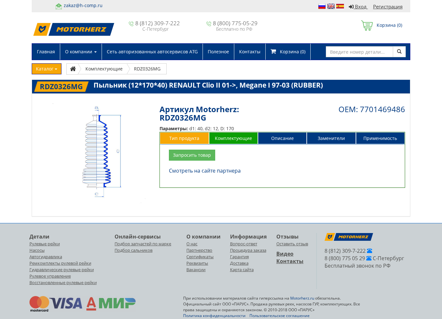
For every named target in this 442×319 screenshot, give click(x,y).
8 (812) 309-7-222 (157, 23)
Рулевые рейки (44, 244)
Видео (284, 253)
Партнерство (199, 250)
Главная (46, 51)
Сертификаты (200, 257)
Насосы (37, 250)
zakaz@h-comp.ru (83, 5)
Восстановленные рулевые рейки (63, 282)
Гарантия (239, 257)
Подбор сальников (133, 250)
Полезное (218, 51)
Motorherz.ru (302, 298)
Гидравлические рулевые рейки (61, 269)
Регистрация (388, 6)
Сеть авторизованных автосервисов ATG (152, 51)
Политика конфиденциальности (214, 315)
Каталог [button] (45, 69)
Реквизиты (197, 263)
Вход (361, 6)
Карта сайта (242, 269)
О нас (191, 244)
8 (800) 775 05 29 (345, 258)
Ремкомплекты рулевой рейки (60, 263)
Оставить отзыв (292, 244)
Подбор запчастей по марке (143, 244)
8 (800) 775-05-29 (235, 23)
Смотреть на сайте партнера (205, 170)
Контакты (249, 51)
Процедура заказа (248, 250)
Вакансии (195, 269)
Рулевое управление (50, 276)
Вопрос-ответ (243, 244)
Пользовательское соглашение (279, 315)
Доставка (239, 263)
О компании (79, 51)
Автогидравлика (45, 257)
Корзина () (387, 25)
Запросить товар (192, 155)
